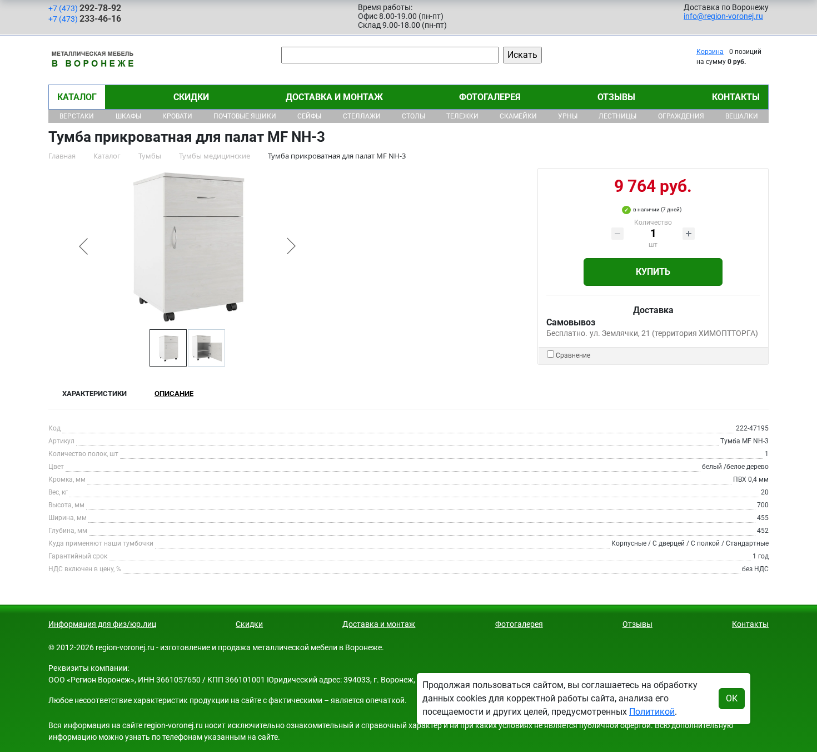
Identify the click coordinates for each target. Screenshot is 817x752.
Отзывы (616, 97)
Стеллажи (362, 116)
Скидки (191, 97)
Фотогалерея (490, 97)
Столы (413, 116)
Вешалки (741, 116)
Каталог (77, 97)
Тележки (462, 116)
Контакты (736, 97)
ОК (732, 698)
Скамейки (518, 116)
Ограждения (681, 116)
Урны (567, 116)
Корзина (710, 52)
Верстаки (76, 116)
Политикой (652, 711)
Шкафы (128, 116)
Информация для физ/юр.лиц (102, 624)
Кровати (177, 116)
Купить (653, 271)
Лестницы (617, 116)
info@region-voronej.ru (723, 16)
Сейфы (309, 116)
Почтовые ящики (244, 116)
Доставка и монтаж (334, 97)
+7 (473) (84, 8)
